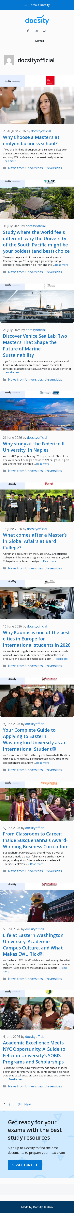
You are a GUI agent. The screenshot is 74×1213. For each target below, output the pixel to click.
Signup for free (25, 1165)
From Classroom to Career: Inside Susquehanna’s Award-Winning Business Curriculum (36, 840)
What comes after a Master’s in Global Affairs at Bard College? (35, 541)
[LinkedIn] (44, 31)
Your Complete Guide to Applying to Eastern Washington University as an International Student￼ (35, 739)
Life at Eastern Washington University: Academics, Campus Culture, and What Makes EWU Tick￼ (33, 944)
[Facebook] (27, 31)
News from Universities (25, 168)
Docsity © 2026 (43, 1207)
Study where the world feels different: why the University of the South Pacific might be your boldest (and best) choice (36, 241)
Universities (53, 168)
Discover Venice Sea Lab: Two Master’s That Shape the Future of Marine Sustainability (35, 345)
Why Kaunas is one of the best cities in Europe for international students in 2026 (36, 638)
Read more (9, 161)
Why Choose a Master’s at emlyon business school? (31, 140)
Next (29, 1104)
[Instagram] (36, 31)
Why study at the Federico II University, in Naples (34, 447)
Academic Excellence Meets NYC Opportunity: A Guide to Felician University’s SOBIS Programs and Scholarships (34, 1052)
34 (20, 1104)
